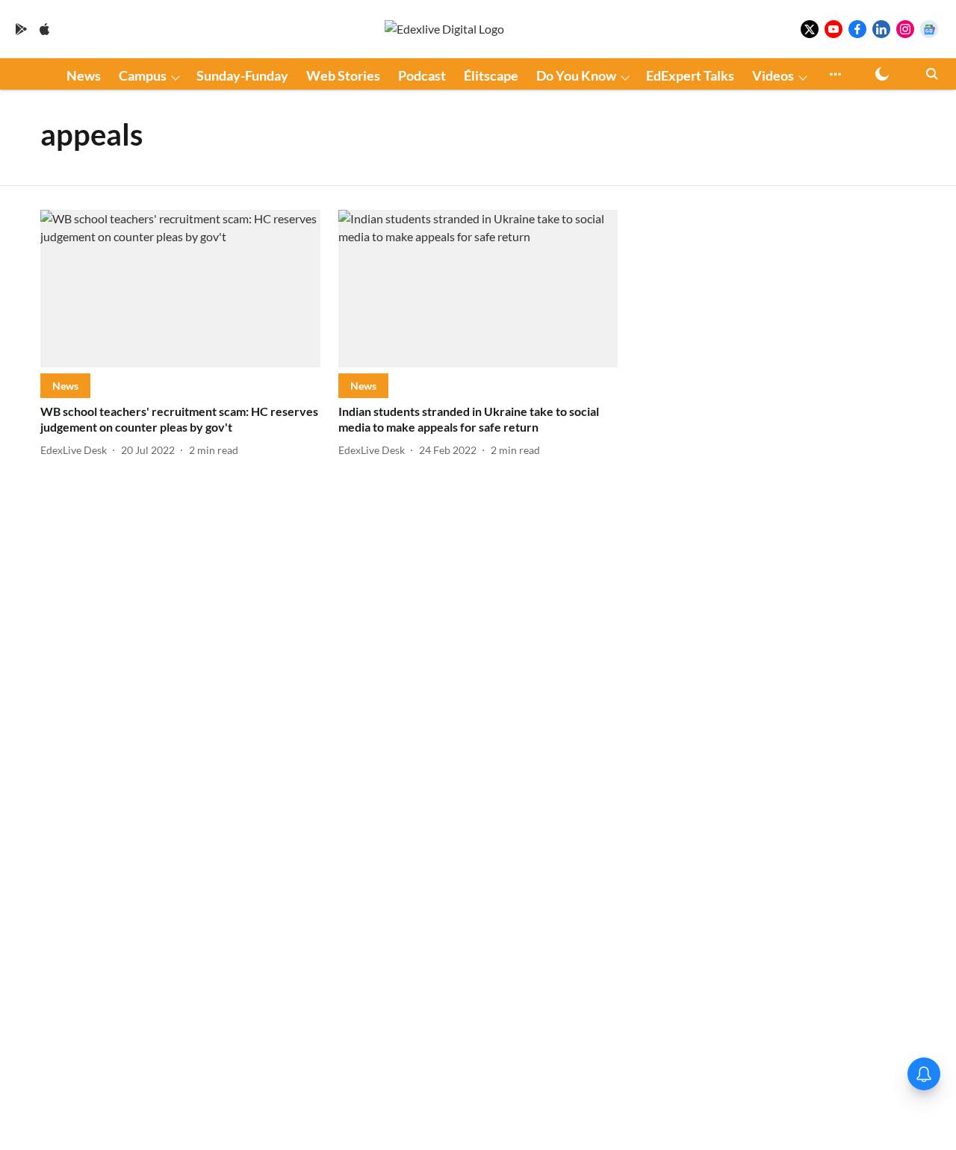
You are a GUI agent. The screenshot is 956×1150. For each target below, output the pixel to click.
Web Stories (343, 75)
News (83, 75)
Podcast (422, 75)
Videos (773, 75)
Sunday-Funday (242, 75)
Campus (143, 75)
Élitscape (491, 75)
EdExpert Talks (690, 75)
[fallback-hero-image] (180, 288)
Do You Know (576, 75)
